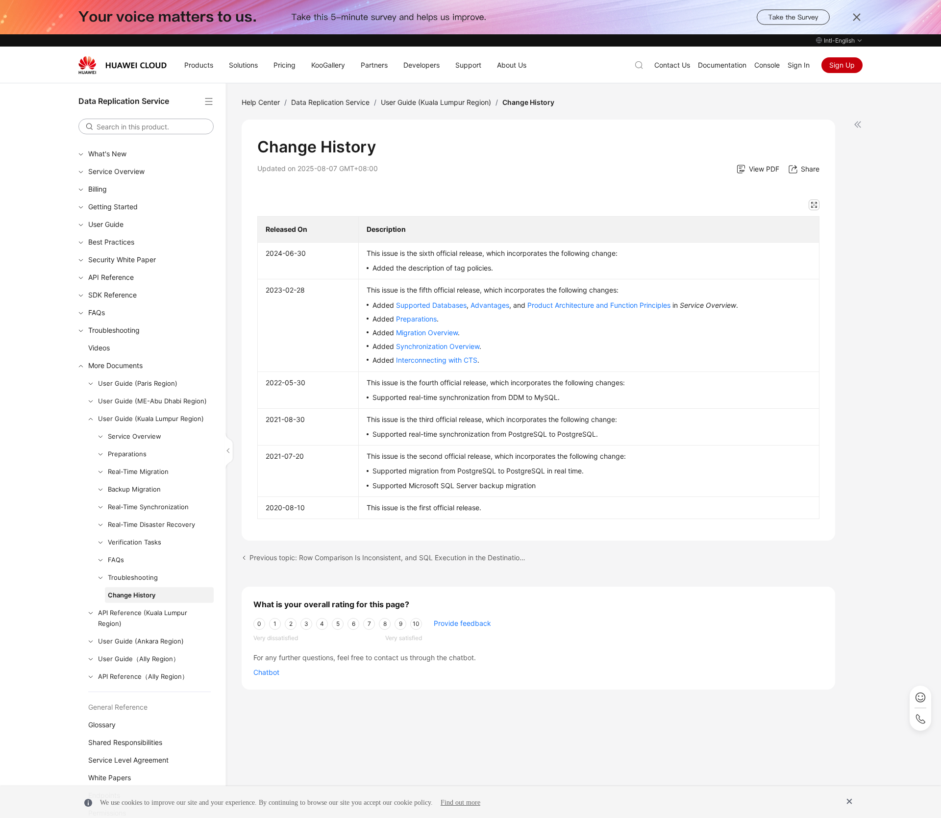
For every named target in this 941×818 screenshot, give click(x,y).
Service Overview (116, 171)
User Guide (106, 224)
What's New (107, 153)
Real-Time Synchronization (148, 507)
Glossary (102, 724)
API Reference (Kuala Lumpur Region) (142, 618)
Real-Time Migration (138, 471)
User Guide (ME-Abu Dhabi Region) (152, 401)
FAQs (96, 312)
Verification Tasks (134, 542)
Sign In (799, 65)
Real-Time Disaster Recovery (151, 524)
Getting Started (113, 206)
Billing (97, 189)
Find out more (460, 802)
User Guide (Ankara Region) (141, 641)
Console (767, 65)
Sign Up (842, 65)
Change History (131, 595)
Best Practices (111, 242)
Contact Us (672, 65)
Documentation (722, 65)
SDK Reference (112, 295)
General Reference (118, 707)
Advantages (489, 305)
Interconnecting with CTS (436, 360)
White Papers (109, 777)
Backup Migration (134, 489)
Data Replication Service (330, 102)
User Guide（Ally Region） (138, 659)
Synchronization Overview (437, 346)
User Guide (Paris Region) (137, 383)
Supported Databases (431, 305)
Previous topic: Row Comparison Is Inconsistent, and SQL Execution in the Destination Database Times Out (389, 557)
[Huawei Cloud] (122, 65)
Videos (99, 348)
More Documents (115, 365)
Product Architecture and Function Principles (598, 305)
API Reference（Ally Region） (143, 676)
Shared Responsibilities (125, 742)
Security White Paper (122, 259)
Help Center (261, 102)
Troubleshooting (114, 330)
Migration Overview (427, 332)
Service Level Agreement (128, 760)
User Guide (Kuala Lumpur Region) (151, 418)
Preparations (127, 454)
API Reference (111, 277)
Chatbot (266, 672)
